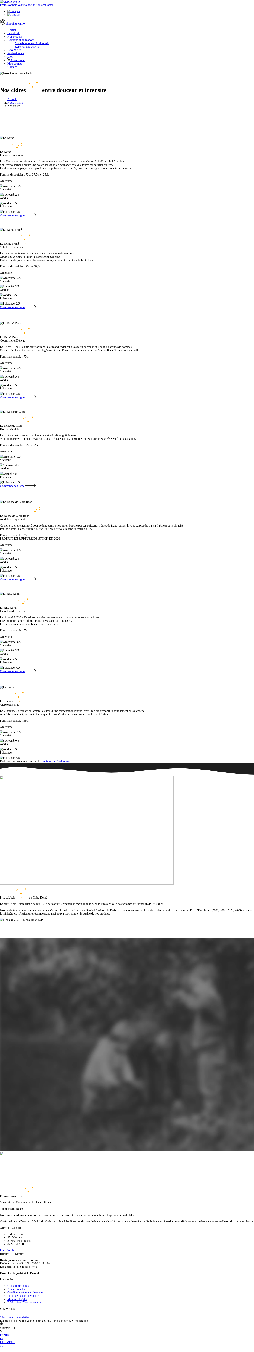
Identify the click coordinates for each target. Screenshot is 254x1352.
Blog (10, 56)
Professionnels (8, 5)
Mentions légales (17, 1299)
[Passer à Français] (13, 11)
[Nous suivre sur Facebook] (2, 1314)
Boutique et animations (20, 39)
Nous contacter (44, 5)
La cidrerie (13, 33)
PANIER (5, 1335)
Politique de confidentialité (23, 1295)
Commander (17, 60)
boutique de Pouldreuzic (56, 761)
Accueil (12, 29)
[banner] (10, 1)
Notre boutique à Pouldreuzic (32, 43)
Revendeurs (14, 49)
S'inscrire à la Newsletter (14, 1317)
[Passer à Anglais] (13, 14)
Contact (12, 66)
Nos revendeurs (26, 5)
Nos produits (14, 36)
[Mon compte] (3, 23)
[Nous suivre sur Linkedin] (7, 1314)
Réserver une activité (27, 46)
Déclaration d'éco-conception (24, 1302)
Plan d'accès (7, 1250)
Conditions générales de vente (25, 1292)
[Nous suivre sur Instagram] (13, 1314)
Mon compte (14, 63)
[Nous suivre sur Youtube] (18, 1314)
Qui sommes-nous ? (19, 1285)
